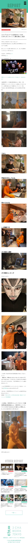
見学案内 (5, 388)
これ (12, 53)
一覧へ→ (14, 512)
